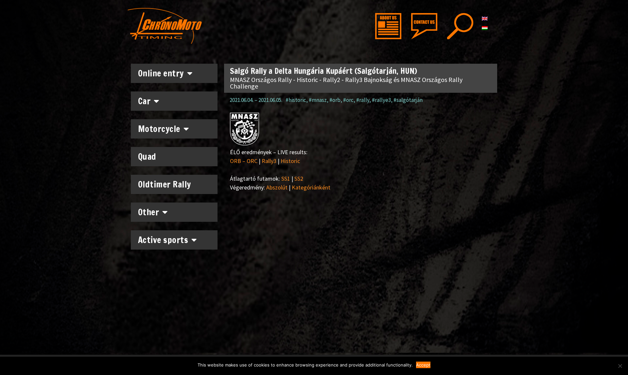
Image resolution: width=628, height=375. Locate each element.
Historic (290, 161)
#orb (334, 100)
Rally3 (269, 161)
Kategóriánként (311, 187)
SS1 (285, 178)
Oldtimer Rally (164, 184)
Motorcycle (159, 129)
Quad (147, 157)
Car (144, 101)
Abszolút (277, 187)
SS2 (298, 178)
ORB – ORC (243, 161)
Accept (423, 364)
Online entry (161, 73)
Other (148, 212)
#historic (296, 100)
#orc (348, 100)
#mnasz (318, 100)
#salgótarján (408, 100)
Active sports (163, 240)
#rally (362, 100)
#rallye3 (381, 100)
